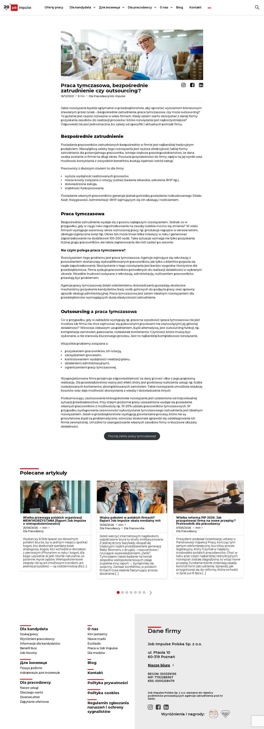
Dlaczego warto (31, 692)
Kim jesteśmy (97, 634)
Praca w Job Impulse (102, 648)
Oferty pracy (54, 7)
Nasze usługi (29, 687)
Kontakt (195, 7)
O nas (164, 7)
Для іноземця (109, 7)
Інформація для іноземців (40, 672)
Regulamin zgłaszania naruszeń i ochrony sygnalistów (108, 707)
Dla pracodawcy (140, 7)
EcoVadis (94, 643)
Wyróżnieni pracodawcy (37, 639)
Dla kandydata (80, 7)
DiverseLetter (30, 697)
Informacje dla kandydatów (40, 643)
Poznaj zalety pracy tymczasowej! (132, 436)
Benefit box (28, 648)
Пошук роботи (31, 668)
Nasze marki (96, 639)
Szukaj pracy (29, 634)
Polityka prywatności (107, 683)
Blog (179, 7)
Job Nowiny (28, 653)
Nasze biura (159, 665)
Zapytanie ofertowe (34, 701)
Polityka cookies (103, 693)
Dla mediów (96, 653)
